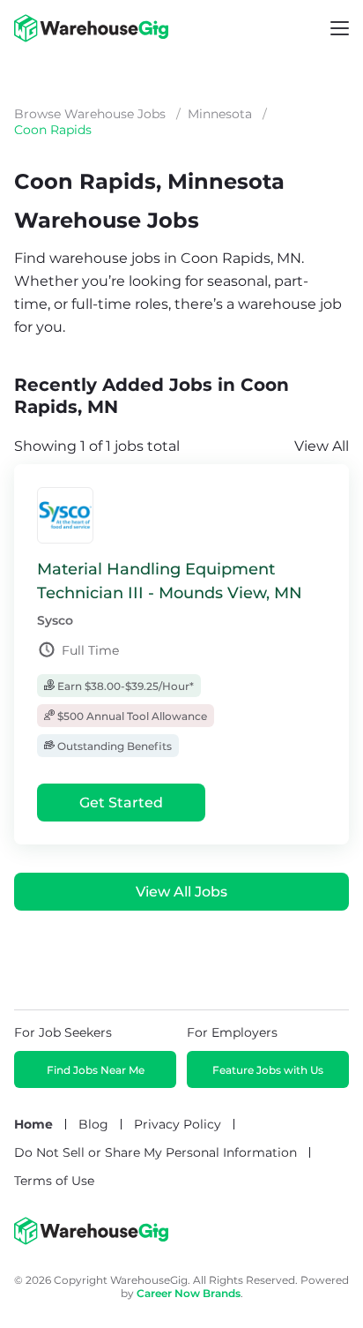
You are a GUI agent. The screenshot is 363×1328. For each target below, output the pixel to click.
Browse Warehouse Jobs (90, 114)
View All (321, 446)
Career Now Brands (189, 1293)
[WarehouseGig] (91, 1241)
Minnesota (220, 114)
